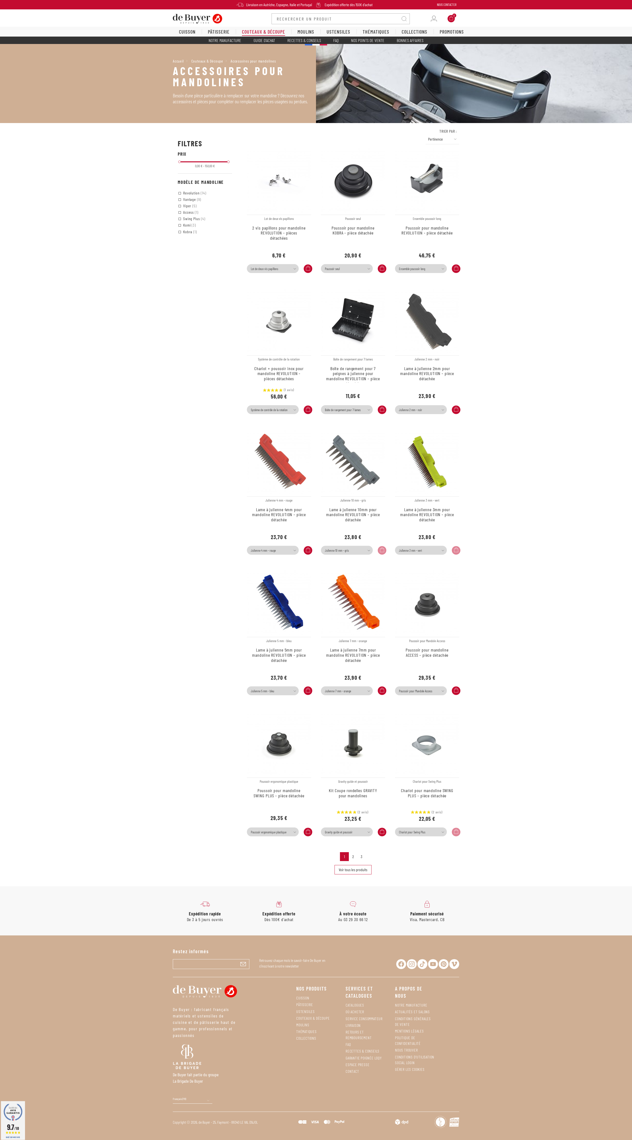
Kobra (189, 231)
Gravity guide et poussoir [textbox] (339, 832)
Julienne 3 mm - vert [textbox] (410, 550)
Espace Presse (357, 1064)
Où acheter (355, 1011)
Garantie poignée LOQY (364, 1058)
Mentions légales (409, 1031)
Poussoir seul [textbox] (332, 269)
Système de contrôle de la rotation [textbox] (269, 410)
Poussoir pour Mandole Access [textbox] (415, 691)
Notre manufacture (225, 40)
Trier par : (448, 131)
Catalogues (355, 1005)
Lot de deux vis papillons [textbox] (264, 269)
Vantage (191, 199)
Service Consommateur (364, 1018)
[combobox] (273, 268)
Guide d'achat (264, 40)
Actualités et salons (412, 1011)
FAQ (336, 40)
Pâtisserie (304, 1004)
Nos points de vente (367, 40)
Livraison (353, 1025)
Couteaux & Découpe (313, 1018)
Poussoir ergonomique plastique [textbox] (268, 832)
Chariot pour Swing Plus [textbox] (412, 832)
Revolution (194, 192)
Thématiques (306, 1031)
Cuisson (302, 997)
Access (190, 212)
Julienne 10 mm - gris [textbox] (337, 550)
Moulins (302, 1024)
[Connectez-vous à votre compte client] (433, 18)
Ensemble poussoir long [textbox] (412, 269)
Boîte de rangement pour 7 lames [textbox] (343, 410)
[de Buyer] (197, 18)
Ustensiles (305, 1011)
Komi (189, 225)
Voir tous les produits (353, 869)
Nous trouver (406, 1050)
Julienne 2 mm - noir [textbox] (410, 410)
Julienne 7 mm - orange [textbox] (338, 691)
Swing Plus (193, 218)
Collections (306, 1038)
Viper (189, 205)
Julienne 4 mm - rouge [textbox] (263, 550)
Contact (352, 1071)
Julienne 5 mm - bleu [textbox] (262, 691)
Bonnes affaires (410, 40)
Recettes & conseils (304, 40)
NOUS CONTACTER (446, 5)
